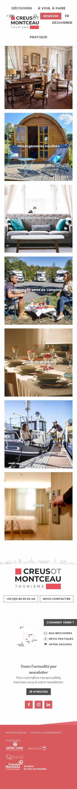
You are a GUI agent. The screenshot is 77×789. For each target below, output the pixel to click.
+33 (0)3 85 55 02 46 (21, 599)
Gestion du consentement (46, 732)
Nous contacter (56, 599)
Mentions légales (16, 732)
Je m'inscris (38, 691)
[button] (35, 16)
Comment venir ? (60, 622)
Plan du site (13, 740)
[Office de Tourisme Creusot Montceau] (25, 22)
